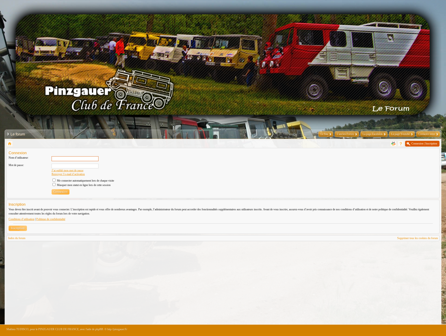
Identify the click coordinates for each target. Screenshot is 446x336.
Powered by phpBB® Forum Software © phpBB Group (432, 330)
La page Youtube (400, 134)
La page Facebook (373, 134)
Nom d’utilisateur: (19, 157)
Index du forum (16, 238)
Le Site (324, 134)
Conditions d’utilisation (21, 219)
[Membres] (393, 144)
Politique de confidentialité (50, 219)
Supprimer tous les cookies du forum (417, 238)
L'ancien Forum (345, 134)
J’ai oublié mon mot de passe (67, 170)
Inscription (18, 228)
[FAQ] (401, 144)
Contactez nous (426, 134)
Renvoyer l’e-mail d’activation (68, 174)
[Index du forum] (10, 144)
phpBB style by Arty (419, 330)
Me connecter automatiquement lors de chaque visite (85, 180)
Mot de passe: (16, 165)
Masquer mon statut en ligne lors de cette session (83, 185)
